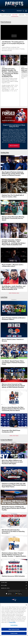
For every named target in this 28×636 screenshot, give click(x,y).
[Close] (26, 604)
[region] (14, 619)
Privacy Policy (12, 622)
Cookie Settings (14, 625)
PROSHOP (19, 10)
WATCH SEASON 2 (14, 145)
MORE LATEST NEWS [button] (14, 435)
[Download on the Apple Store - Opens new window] (8, 593)
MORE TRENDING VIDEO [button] (14, 293)
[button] (14, 35)
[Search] (23, 11)
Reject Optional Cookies (14, 629)
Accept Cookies (14, 633)
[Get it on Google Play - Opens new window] (18, 594)
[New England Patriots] (14, 600)
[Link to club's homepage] (3, 10)
